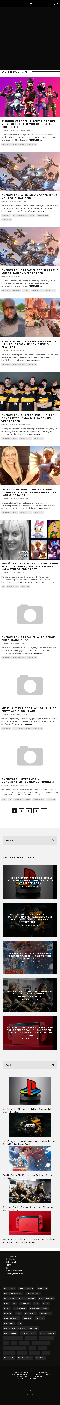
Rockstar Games (41, 1343)
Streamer (9, 1353)
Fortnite (25, 1303)
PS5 (14, 1343)
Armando (5, 130)
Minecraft (46, 1313)
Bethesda (42, 1288)
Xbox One (8, 1358)
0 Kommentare (19, 144)
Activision (9, 1288)
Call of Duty (33, 1293)
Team (8, 1264)
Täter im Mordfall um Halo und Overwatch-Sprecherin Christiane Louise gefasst (28, 492)
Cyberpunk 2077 (46, 1298)
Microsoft (30, 1313)
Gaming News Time (14, 1273)
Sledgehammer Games (14, 1348)
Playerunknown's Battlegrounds (20, 1328)
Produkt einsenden (14, 1270)
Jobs (7, 1267)
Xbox (32, 215)
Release (24, 1343)
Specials (26, 290)
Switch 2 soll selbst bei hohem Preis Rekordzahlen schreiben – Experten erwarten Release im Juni (30, 1031)
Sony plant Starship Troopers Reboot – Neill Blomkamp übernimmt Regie (30, 993)
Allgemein (6, 144)
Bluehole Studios (13, 1293)
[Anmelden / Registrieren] (58, 3)
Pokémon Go (46, 1338)
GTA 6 (6, 1308)
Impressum (11, 1256)
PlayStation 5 (47, 1333)
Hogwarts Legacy (38, 1308)
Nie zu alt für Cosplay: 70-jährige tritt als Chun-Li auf (28, 709)
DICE (6, 1303)
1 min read (38, 512)
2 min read (31, 144)
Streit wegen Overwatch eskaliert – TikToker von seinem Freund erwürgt (29, 344)
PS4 (6, 1343)
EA (14, 1303)
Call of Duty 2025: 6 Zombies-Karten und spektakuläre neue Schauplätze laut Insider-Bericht (30, 918)
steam (43, 1348)
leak (18, 1313)
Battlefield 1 (26, 1288)
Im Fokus (16, 290)
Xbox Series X (24, 1358)
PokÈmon (31, 1338)
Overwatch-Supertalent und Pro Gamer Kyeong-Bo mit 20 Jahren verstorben (28, 418)
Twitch (22, 1353)
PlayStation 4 (28, 1333)
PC (14, 215)
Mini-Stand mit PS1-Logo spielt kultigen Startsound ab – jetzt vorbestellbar (30, 880)
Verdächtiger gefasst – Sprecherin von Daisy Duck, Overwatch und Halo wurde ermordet (29, 566)
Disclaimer (10, 1259)
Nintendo (6, 215)
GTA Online (20, 1308)
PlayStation (22, 215)
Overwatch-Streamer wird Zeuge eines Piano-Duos (28, 639)
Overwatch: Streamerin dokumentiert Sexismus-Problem (27, 780)
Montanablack (11, 1318)
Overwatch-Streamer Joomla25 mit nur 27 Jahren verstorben (29, 272)
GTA (36, 1303)
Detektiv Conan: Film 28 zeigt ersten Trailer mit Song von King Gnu (30, 956)
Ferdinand (6, 201)
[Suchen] (54, 3)
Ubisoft (35, 1353)
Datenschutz (11, 1262)
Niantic (39, 1318)
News (15, 438)
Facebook (6, 728)
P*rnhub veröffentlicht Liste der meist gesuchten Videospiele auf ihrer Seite (28, 124)
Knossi (7, 1313)
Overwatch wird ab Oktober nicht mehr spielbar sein (29, 197)
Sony (32, 1348)
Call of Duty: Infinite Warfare (19, 1298)
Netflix (27, 1318)
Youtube (40, 1358)
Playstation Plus (13, 1338)
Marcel (4, 276)
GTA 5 (45, 1303)
